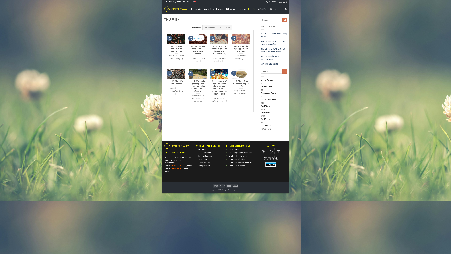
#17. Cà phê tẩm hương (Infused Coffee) (270, 58)
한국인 (271, 9)
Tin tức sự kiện (204, 163)
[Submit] (284, 20)
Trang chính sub (204, 166)
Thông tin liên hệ (204, 153)
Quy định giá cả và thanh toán (240, 153)
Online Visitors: (267, 80)
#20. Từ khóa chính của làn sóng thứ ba (274, 35)
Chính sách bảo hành (237, 166)
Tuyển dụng (202, 159)
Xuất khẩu (262, 9)
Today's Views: (267, 86)
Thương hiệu (196, 9)
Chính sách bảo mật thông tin (240, 163)
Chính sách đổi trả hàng (238, 159)
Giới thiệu (202, 150)
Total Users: (266, 119)
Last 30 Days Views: (269, 100)
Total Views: (266, 106)
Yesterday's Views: (268, 93)
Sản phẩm (208, 9)
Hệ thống (219, 9)
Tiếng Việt (190, 2)
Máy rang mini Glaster (269, 64)
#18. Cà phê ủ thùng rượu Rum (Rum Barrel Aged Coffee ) (273, 50)
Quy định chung (235, 150)
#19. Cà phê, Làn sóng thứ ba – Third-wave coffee (273, 43)
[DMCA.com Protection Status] (270, 164)
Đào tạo (241, 9)
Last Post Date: (267, 126)
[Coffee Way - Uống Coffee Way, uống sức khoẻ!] (175, 9)
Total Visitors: (266, 113)
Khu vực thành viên (205, 156)
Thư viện (251, 9)
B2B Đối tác (230, 9)
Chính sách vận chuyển (238, 156)
